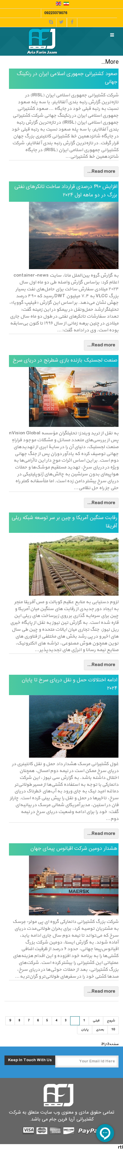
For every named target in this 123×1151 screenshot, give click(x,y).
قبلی (96, 1020)
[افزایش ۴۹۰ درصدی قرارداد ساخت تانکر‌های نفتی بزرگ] (64, 235)
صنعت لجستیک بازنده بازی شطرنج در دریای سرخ (65, 360)
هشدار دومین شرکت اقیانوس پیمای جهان (73, 848)
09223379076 (55, 13)
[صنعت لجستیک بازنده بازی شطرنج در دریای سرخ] (64, 397)
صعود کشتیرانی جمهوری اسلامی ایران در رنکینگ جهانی (67, 78)
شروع (111, 1020)
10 (113, 1029)
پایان (84, 1029)
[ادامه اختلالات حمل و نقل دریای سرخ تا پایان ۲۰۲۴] (64, 726)
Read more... (101, 171)
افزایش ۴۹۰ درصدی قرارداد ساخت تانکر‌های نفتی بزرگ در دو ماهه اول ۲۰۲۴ (65, 191)
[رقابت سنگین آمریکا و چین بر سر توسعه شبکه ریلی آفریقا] (64, 564)
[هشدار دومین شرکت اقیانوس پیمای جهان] (64, 885)
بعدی (100, 1029)
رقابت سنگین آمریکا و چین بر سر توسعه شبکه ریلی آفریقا (64, 522)
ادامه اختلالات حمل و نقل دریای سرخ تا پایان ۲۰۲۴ (69, 684)
